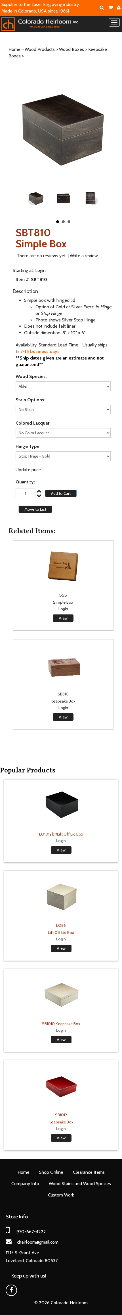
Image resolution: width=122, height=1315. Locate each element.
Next (93, 200)
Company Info (25, 1183)
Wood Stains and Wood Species (80, 1183)
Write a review (84, 255)
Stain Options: (30, 399)
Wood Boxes (71, 49)
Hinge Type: (28, 446)
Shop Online (51, 1172)
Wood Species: (31, 376)
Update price (28, 469)
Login (40, 270)
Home (14, 49)
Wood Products (40, 49)
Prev (32, 200)
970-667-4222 (31, 1231)
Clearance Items (89, 1172)
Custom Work (61, 1195)
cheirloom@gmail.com (37, 1242)
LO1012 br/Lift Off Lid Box (61, 834)
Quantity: (25, 482)
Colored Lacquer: (33, 423)
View (63, 618)
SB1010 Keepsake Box (61, 1023)
